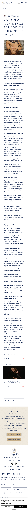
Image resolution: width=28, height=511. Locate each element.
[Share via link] (14, 354)
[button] (22, 2)
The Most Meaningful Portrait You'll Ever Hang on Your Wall (13, 382)
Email (14, 484)
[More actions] (23, 16)
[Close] (26, 500)
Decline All (7, 506)
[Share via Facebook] (4, 354)
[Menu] (19, 3)
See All (22, 363)
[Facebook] (16, 464)
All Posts (5, 8)
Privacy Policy (8, 503)
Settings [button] (14, 509)
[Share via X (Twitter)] (8, 354)
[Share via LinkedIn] (11, 354)
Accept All (21, 506)
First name (4, 484)
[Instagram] (12, 464)
